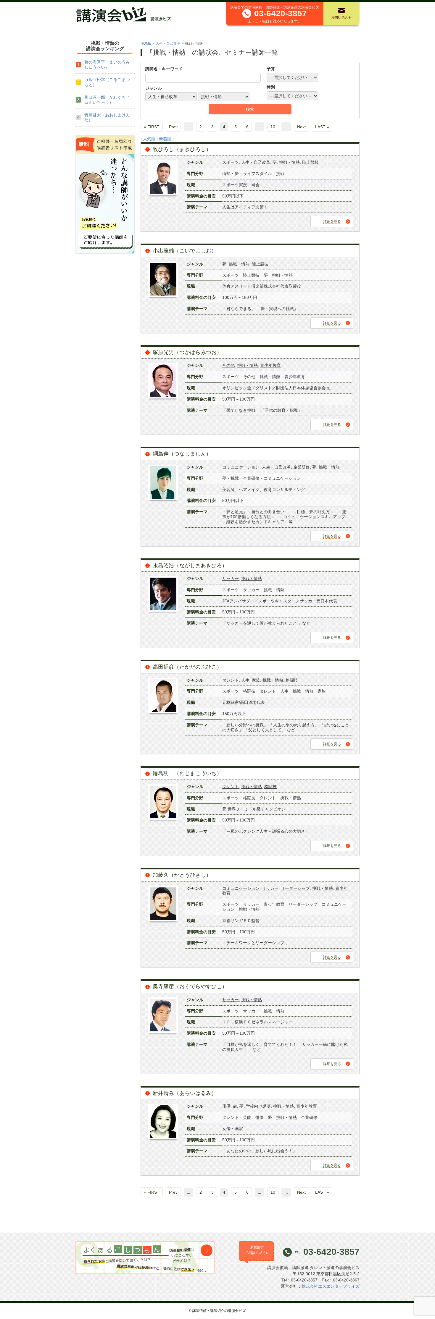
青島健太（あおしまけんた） (107, 117)
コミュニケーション (241, 467)
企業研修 (301, 467)
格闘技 (292, 680)
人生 (245, 680)
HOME (146, 43)
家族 (256, 680)
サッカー (230, 578)
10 (272, 126)
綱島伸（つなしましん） (182, 454)
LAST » (322, 126)
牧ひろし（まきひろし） (182, 149)
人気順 (149, 139)
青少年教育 (270, 365)
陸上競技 (310, 162)
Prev (173, 126)
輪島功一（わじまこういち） (187, 773)
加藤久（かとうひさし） (182, 875)
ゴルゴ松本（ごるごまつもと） (107, 82)
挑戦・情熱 (289, 162)
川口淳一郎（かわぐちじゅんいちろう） (107, 100)
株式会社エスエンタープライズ (331, 1286)
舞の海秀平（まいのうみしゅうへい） (107, 64)
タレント (230, 680)
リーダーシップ (295, 888)
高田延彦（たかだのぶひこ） (187, 667)
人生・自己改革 (168, 43)
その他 (228, 365)
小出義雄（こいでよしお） (185, 251)
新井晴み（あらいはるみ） (185, 1093)
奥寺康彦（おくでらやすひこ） (190, 986)
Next (301, 126)
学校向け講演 (258, 1106)
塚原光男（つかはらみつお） (187, 352)
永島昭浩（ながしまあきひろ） (190, 565)
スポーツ (230, 162)
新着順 (165, 139)
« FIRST (152, 126)
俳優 (226, 1106)
